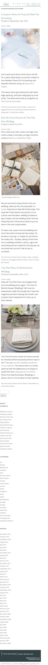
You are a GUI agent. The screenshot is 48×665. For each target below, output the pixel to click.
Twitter (37, 659)
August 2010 (4, 593)
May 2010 (3, 601)
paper (29, 257)
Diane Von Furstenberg (14, 110)
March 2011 (4, 577)
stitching (3, 513)
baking (2, 465)
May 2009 (3, 630)
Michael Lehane (5, 417)
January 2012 (4, 561)
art (1, 462)
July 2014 (3, 545)
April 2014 (3, 550)
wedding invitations (6, 521)
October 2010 (4, 587)
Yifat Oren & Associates (11, 101)
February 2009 (5, 638)
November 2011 (5, 563)
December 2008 (5, 643)
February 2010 (5, 609)
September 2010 (5, 590)
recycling (3, 507)
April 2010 (3, 603)
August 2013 (4, 555)
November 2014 (5, 534)
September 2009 (5, 619)
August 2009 (4, 622)
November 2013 (5, 553)
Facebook (31, 659)
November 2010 (5, 585)
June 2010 (3, 598)
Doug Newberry (5, 425)
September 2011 (5, 569)
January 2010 (4, 611)
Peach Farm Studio (6, 444)
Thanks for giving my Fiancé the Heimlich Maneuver (6, 430)
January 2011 (4, 582)
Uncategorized (5, 518)
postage (3, 502)
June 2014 (3, 547)
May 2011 (3, 574)
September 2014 (5, 539)
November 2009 (5, 614)
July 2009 (3, 625)
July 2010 (3, 595)
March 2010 (4, 606)
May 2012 (3, 558)
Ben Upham (20, 112)
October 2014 (4, 537)
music (2, 494)
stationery (3, 510)
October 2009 (4, 617)
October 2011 (4, 566)
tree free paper (5, 515)
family (2, 489)
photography (4, 499)
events (29, 107)
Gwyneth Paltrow (28, 110)
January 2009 (4, 641)
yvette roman (4, 436)
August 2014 (4, 542)
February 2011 (5, 579)
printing (2, 505)
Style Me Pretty (22, 260)
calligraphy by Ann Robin (24, 372)
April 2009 (3, 633)
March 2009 (4, 635)
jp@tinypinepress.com (33, 658)
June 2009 (3, 627)
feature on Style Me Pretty (19, 138)
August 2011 (4, 571)
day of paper (22, 107)
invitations (3, 491)
